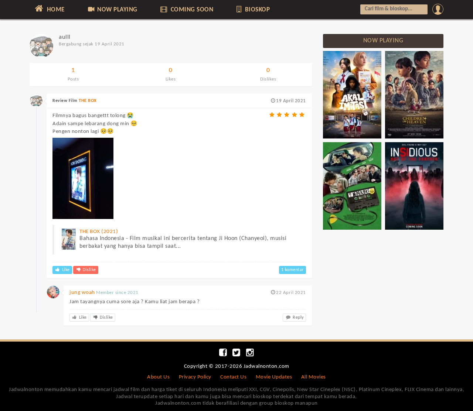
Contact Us (233, 377)
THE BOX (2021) (98, 231)
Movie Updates (274, 377)
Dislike (89, 270)
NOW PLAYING (116, 10)
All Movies (313, 377)
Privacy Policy (195, 377)
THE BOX (88, 101)
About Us (158, 377)
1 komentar (292, 270)
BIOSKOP (256, 10)
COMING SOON (191, 10)
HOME (55, 10)
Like (65, 270)
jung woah (82, 292)
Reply (298, 317)
